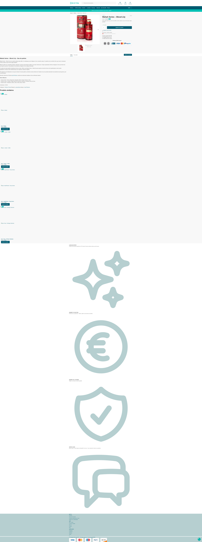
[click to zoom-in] (85, 29)
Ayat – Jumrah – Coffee (5, 163)
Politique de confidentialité (73, 519)
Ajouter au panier (119, 27)
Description (76, 54)
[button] (130, 7)
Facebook (70, 530)
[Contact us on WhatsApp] (199, 539)
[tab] (71, 55)
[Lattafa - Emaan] (131, 15)
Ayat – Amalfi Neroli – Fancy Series (7, 201)
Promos (9, 87)
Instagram (70, 531)
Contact (70, 526)
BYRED (93, 537)
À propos (70, 515)
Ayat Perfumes (14, 75)
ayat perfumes (18, 87)
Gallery (71, 54)
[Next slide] (98, 29)
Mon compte (71, 522)
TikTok (70, 534)
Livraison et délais (72, 523)
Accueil (71, 13)
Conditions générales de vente (74, 518)
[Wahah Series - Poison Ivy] (130, 15)
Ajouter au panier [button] (5, 128)
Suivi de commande (72, 516)
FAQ (70, 527)
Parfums (75, 13)
